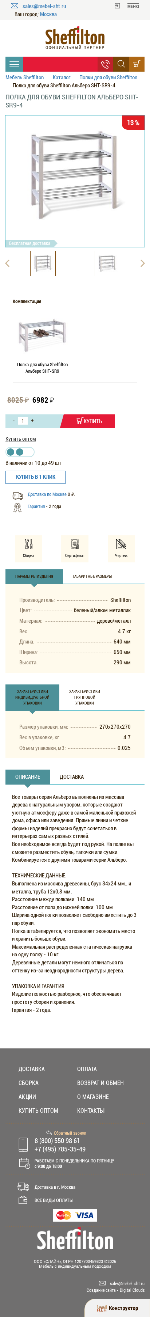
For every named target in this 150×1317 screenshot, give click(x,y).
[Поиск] (121, 64)
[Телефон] (105, 64)
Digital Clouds (132, 1290)
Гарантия (36, 506)
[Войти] (117, 5)
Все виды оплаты (54, 1200)
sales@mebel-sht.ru (44, 6)
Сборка (29, 1082)
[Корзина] (137, 64)
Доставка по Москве (48, 494)
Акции (27, 1096)
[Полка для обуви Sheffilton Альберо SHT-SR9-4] (75, 175)
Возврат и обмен (100, 1082)
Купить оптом (20, 439)
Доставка (32, 1069)
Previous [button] (7, 263)
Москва (48, 14)
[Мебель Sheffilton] (75, 37)
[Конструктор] (117, 1308)
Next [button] (142, 263)
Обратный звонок (70, 1133)
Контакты (90, 1110)
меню (133, 6)
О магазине (93, 1096)
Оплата (87, 1069)
